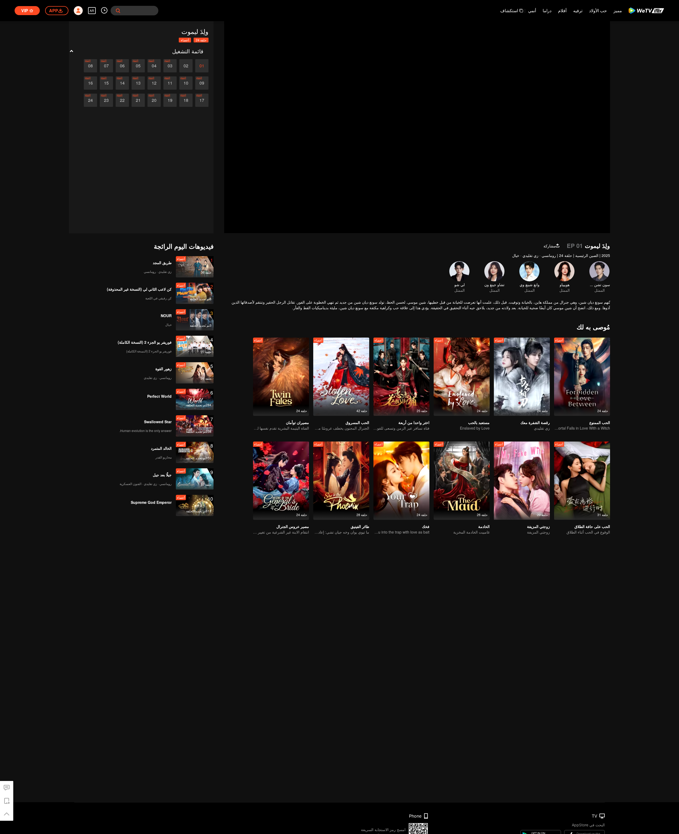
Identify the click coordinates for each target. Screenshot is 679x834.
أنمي (532, 10)
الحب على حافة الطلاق (592, 526)
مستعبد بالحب (479, 422)
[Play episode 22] (122, 100)
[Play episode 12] (154, 83)
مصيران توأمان (297, 422)
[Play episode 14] (122, 83)
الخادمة (484, 526)
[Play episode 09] (201, 83)
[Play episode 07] (106, 65)
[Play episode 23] (106, 100)
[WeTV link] (646, 10)
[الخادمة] (462, 481)
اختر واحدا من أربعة (413, 422)
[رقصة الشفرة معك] (522, 377)
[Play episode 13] (138, 83)
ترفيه (577, 10)
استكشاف (509, 10)
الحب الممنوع (599, 422)
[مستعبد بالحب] (462, 377)
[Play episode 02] (186, 65)
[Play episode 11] (170, 83)
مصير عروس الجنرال (292, 526)
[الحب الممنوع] (582, 377)
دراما (547, 10)
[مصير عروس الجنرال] (281, 481)
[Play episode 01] (201, 65)
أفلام (562, 10)
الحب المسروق (357, 422)
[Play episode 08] (90, 65)
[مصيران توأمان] (281, 377)
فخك (425, 526)
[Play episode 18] (186, 100)
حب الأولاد (598, 10)
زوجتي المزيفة (538, 526)
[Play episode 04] (154, 65)
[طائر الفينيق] (341, 481)
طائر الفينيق (360, 526)
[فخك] (401, 481)
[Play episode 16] (90, 83)
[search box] (118, 10)
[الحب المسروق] (341, 377)
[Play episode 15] (106, 83)
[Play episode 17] (201, 100)
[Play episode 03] (170, 65)
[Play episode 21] (138, 100)
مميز (617, 10)
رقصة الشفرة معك (535, 422)
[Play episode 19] (170, 100)
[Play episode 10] (186, 83)
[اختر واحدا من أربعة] (401, 377)
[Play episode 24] (90, 100)
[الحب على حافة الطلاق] (582, 481)
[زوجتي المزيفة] (522, 481)
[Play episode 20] (154, 100)
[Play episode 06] (122, 65)
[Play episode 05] (138, 65)
